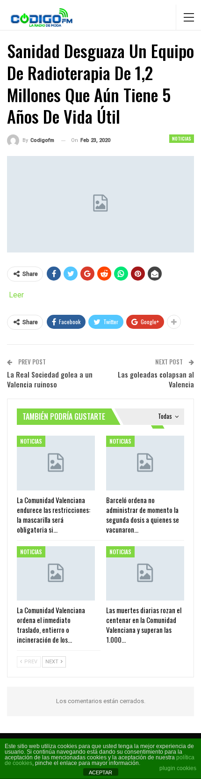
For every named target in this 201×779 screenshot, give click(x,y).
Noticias (181, 138)
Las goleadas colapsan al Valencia (156, 379)
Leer (16, 294)
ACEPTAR (100, 772)
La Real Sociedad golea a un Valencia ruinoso (50, 379)
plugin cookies (177, 768)
